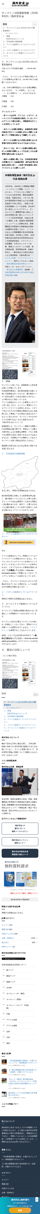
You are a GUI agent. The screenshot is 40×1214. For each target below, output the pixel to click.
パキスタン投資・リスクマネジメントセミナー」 (19, 258)
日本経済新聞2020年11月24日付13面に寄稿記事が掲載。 (20, 272)
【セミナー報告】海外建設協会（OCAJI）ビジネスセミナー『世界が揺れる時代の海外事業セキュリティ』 (22, 1082)
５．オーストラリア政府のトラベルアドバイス (19, 54)
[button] (3, 4)
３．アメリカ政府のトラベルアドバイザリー (19, 45)
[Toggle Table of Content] (33, 24)
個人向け (5, 942)
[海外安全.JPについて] (20, 781)
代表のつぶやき (8, 934)
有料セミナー (7, 947)
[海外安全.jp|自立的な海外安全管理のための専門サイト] (20, 4)
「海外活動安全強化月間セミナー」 (19, 264)
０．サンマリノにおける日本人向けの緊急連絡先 (19, 29)
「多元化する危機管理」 (15, 269)
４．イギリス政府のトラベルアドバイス (19, 50)
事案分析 (5, 929)
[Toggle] (37, 938)
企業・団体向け (8, 938)
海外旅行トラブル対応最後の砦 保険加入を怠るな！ (22, 1094)
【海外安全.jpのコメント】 (15, 39)
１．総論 (6, 36)
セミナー (5, 925)
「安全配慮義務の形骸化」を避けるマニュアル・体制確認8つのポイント (23, 1061)
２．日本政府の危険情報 (12, 41)
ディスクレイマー (12, 33)
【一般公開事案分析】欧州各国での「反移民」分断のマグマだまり (22, 1071)
